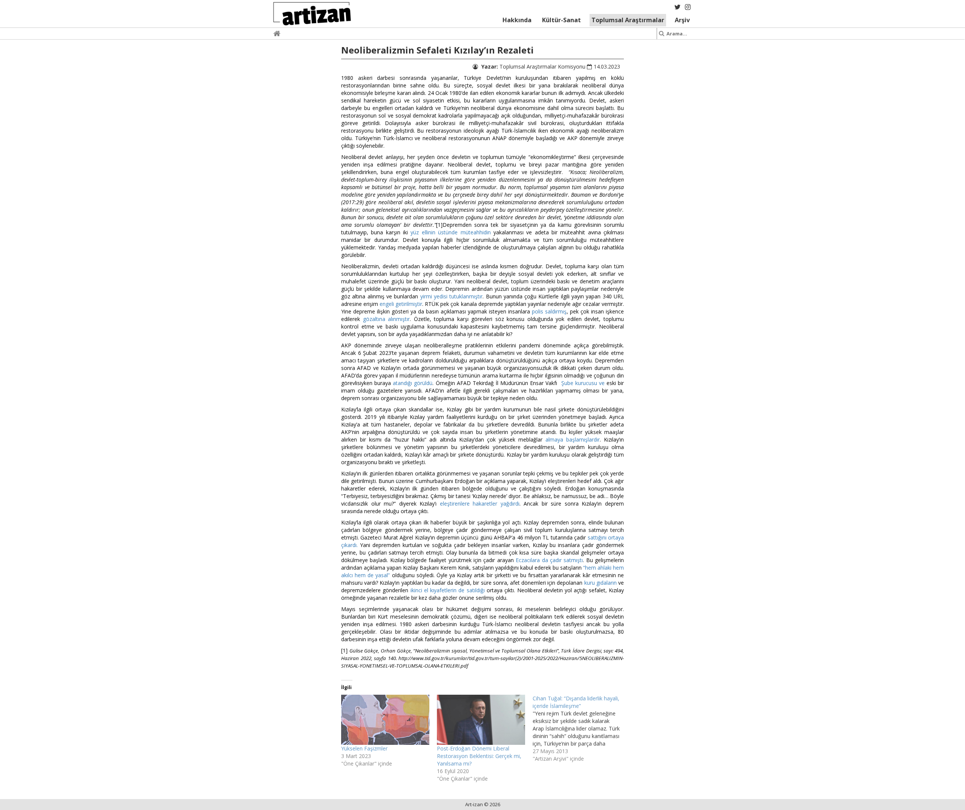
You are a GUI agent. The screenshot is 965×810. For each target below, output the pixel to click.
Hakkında (517, 20)
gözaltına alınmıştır (386, 318)
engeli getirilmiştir (401, 303)
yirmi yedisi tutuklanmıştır (451, 296)
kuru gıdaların (600, 582)
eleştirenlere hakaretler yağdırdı (479, 503)
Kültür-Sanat (561, 20)
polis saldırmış (549, 311)
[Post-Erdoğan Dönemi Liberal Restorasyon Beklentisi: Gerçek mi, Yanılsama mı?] (481, 720)
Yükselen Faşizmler (364, 748)
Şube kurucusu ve (583, 383)
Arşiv (682, 20)
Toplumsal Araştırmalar (627, 20)
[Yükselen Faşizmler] (385, 720)
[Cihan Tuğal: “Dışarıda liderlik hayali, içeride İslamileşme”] (580, 729)
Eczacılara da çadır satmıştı (549, 560)
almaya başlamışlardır (572, 439)
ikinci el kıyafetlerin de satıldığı (448, 590)
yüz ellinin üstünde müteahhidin (450, 232)
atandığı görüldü (412, 383)
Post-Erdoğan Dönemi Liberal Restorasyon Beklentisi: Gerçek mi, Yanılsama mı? (479, 756)
